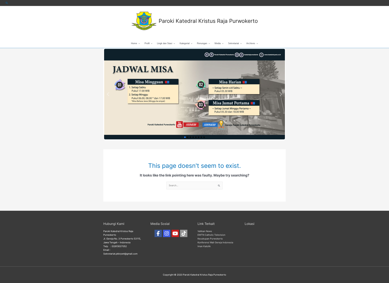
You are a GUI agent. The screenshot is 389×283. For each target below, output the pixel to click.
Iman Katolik (204, 246)
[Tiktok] (183, 233)
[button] (108, 94)
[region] (194, 94)
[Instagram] (166, 233)
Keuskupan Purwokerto (210, 238)
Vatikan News (205, 231)
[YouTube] (175, 233)
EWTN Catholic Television (211, 234)
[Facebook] (158, 233)
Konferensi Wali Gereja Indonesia (215, 242)
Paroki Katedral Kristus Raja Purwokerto (208, 21)
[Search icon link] (6, 3)
